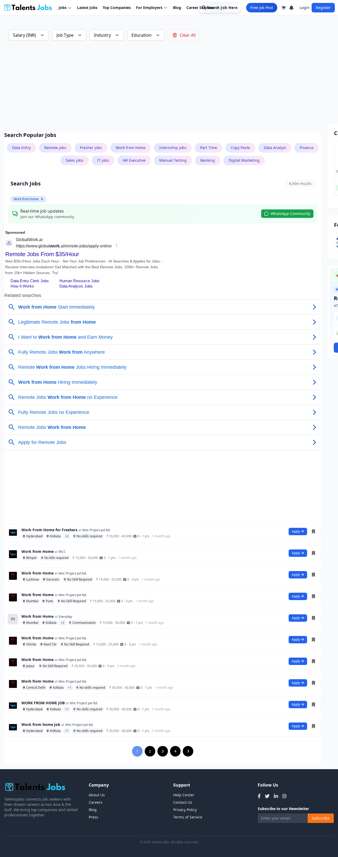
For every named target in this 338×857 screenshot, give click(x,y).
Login (304, 7)
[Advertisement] (162, 86)
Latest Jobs (87, 7)
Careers (95, 802)
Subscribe (321, 818)
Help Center (183, 794)
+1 (70, 687)
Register (323, 7)
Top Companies (117, 7)
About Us (97, 794)
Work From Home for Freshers (49, 529)
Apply (296, 531)
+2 (67, 536)
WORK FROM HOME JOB (43, 702)
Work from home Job (40, 724)
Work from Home (37, 551)
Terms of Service (187, 817)
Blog (177, 7)
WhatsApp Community (290, 213)
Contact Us (182, 802)
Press (93, 817)
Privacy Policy (185, 809)
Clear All (188, 35)
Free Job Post (261, 7)
